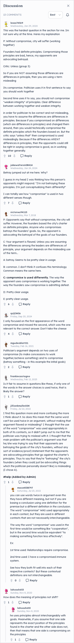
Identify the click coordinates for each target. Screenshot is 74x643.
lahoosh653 (17, 589)
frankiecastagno (20, 376)
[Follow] (67, 15)
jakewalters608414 (21, 165)
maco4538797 (25, 487)
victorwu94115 (18, 212)
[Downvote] (14, 156)
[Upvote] (4, 156)
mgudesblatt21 (19, 343)
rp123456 (15, 313)
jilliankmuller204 (20, 405)
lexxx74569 (16, 23)
